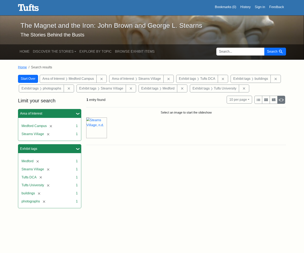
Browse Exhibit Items (135, 51)
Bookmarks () (225, 7)
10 (238, 99)
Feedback (276, 7)
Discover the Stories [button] (53, 51)
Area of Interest (31, 113)
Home (25, 51)
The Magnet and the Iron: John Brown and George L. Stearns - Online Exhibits (28, 8)
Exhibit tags (28, 148)
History (245, 7)
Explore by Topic (95, 51)
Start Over (28, 78)
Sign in (260, 7)
